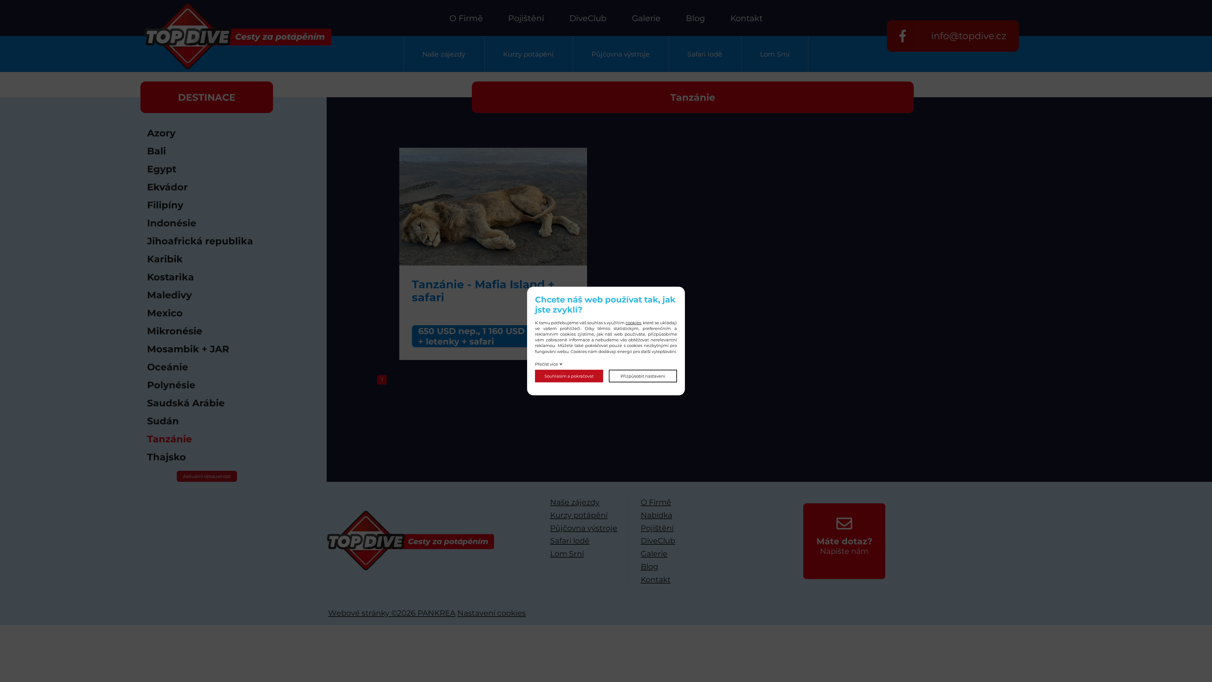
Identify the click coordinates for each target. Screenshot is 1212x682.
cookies (633, 322)
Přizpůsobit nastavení (643, 376)
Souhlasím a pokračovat (569, 376)
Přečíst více (546, 364)
